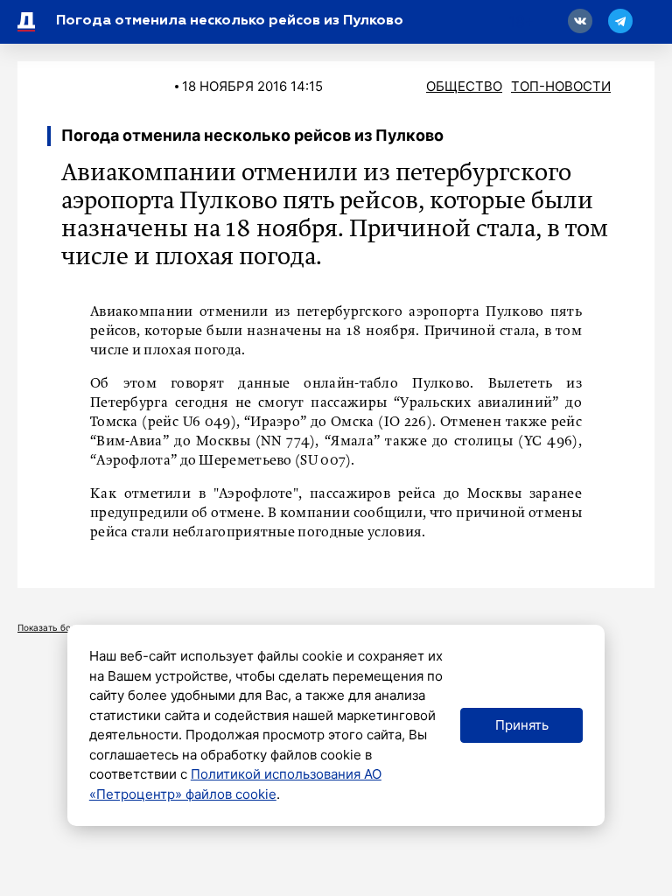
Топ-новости (561, 86)
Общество (464, 86)
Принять (522, 725)
